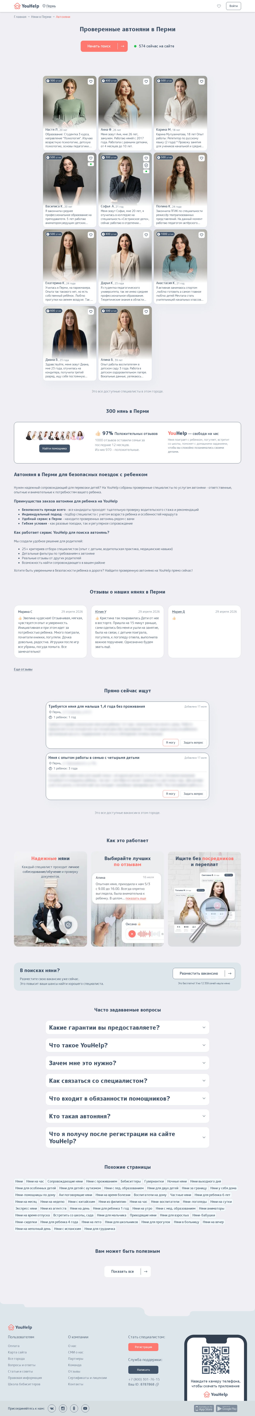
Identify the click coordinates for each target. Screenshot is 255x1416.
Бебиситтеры (131, 1181)
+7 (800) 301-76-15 (144, 1379)
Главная (20, 17)
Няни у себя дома (223, 1188)
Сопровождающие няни (65, 1181)
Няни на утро (142, 1208)
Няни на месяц (26, 1201)
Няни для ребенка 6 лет (212, 1195)
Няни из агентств (53, 1208)
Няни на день (79, 1208)
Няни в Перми (41, 17)
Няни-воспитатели (165, 1201)
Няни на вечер (213, 1222)
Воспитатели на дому (150, 1195)
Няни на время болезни (113, 1195)
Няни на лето (91, 1222)
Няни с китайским (81, 1201)
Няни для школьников (121, 1222)
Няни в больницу (186, 1222)
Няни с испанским (67, 1229)
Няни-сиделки (26, 1222)
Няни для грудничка (99, 1229)
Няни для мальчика (111, 1215)
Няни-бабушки (203, 1215)
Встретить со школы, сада (73, 1215)
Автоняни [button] (63, 17)
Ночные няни (177, 1181)
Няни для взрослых (174, 1215)
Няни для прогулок (155, 1222)
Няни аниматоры (211, 1208)
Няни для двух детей (162, 1188)
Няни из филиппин (112, 1201)
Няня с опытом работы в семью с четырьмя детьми (93, 757)
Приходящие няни (143, 1215)
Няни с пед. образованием (124, 1188)
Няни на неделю (52, 1201)
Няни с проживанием (101, 1181)
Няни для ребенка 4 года (59, 1222)
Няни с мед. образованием (175, 1208)
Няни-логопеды (195, 1201)
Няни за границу (194, 1188)
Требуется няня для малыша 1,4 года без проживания (96, 706)
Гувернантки (154, 1181)
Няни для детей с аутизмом (80, 1188)
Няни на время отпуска (32, 1215)
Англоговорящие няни (75, 1195)
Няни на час (35, 1181)
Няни (19, 1181)
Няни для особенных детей (35, 1188)
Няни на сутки (221, 1201)
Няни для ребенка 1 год (111, 1208)
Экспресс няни (26, 1208)
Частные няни (180, 1195)
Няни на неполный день (33, 1229)
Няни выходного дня (205, 1181)
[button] (51, 6)
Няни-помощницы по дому (35, 1195)
